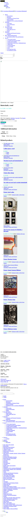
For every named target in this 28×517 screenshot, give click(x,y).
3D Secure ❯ (3, 379)
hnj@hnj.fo (6, 361)
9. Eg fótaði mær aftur (11, 49)
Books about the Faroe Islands (9, 458)
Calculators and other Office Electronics (11, 497)
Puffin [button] (7, 152)
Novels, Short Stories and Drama (10, 498)
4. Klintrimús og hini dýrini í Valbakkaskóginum (16, 43)
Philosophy (5, 466)
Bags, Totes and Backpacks (11, 35)
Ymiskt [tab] (4, 397)
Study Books (6, 501)
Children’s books (7, 449)
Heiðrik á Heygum (21, 233)
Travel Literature (6, 459)
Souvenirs (17, 118)
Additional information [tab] (8, 126)
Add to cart (3, 122)
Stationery (7, 31)
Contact (7, 438)
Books (6, 14)
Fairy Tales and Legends (8, 444)
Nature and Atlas (6, 484)
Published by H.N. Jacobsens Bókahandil (15, 20)
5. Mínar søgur (10, 44)
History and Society (7, 502)
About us (6, 2)
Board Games (9, 28)
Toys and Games (8, 27)
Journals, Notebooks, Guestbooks (10, 489)
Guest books (9, 23)
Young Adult (6, 507)
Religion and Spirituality (8, 450)
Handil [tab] (4, 396)
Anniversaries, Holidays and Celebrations (12, 469)
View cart (3, 390)
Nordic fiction (6, 485)
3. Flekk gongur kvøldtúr (12, 41)
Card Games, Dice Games (8, 475)
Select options (7, 144)
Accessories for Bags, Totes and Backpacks (15, 36)
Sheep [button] (7, 153)
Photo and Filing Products (8, 447)
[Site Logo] (14, 11)
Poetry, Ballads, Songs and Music (10, 508)
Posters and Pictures (11, 24)
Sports (4, 471)
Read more (6, 169)
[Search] (13, 55)
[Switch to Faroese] (8, 7)
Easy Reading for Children (9, 476)
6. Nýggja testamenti (11, 45)
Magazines (9, 17)
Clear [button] (13, 119)
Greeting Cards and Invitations (9, 495)
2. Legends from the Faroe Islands (13, 40)
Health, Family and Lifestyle (9, 465)
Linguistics (5, 481)
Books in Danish (10, 19)
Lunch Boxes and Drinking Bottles (10, 482)
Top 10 (6, 38)
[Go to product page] (15, 143)
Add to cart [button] (6, 178)
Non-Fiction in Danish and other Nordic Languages (14, 487)
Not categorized (6, 463)
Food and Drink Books (8, 474)
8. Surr (8, 47)
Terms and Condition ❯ (6, 380)
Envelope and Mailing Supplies (10, 457)
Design (2, 119)
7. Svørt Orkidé (10, 46)
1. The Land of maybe (11, 39)
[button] (2, 53)
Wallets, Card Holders (8, 490)
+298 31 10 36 (7, 360)
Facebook (3, 123)
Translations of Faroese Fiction (13, 18)
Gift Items (7, 22)
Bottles (7, 410)
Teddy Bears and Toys (11, 29)
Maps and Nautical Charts (8, 479)
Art (4, 480)
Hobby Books (6, 470)
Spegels (23, 118)
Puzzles (7, 415)
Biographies (5, 446)
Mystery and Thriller (7, 478)
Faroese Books (10, 15)
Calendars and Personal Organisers (13, 33)
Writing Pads (6, 452)
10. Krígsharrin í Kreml (11, 50)
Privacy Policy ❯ (4, 381)
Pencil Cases (6, 491)
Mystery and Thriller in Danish (10, 486)
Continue (8, 390)
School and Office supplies (9, 500)
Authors (5, 440)
